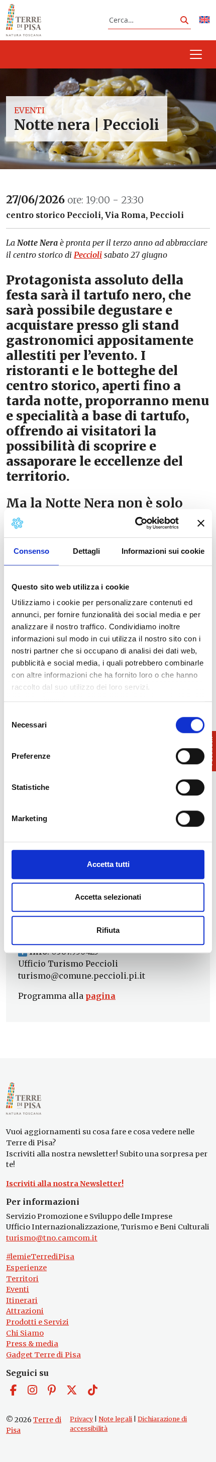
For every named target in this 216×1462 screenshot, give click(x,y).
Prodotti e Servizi (37, 1322)
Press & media (32, 1343)
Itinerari (22, 1300)
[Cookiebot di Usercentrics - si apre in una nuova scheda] (136, 523)
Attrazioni (25, 1310)
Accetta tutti (108, 864)
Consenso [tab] (32, 551)
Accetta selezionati (108, 897)
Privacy (81, 1419)
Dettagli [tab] (86, 551)
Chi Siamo (25, 1333)
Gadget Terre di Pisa (43, 1354)
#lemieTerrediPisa (40, 1256)
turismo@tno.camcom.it (51, 1237)
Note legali (115, 1419)
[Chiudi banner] (200, 523)
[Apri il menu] (196, 54)
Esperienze (26, 1267)
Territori (22, 1278)
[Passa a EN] (204, 20)
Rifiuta (108, 930)
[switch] (190, 756)
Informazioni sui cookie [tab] (163, 551)
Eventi (29, 110)
